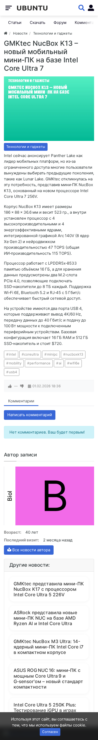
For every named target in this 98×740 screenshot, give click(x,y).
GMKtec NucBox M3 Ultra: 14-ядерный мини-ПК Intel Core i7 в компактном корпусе (48, 647)
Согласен (50, 732)
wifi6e (74, 363)
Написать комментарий (29, 414)
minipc (52, 354)
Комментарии (21, 400)
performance (40, 363)
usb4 (13, 372)
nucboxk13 (74, 354)
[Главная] (5, 33)
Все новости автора (30, 549)
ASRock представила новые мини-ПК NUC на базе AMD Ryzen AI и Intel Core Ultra (45, 618)
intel (12, 354)
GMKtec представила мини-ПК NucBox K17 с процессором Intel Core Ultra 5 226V (49, 589)
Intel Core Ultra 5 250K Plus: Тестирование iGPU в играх (45, 707)
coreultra (31, 354)
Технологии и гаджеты (25, 147)
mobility (15, 363)
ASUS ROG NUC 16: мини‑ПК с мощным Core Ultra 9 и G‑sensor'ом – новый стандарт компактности (48, 678)
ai (60, 363)
